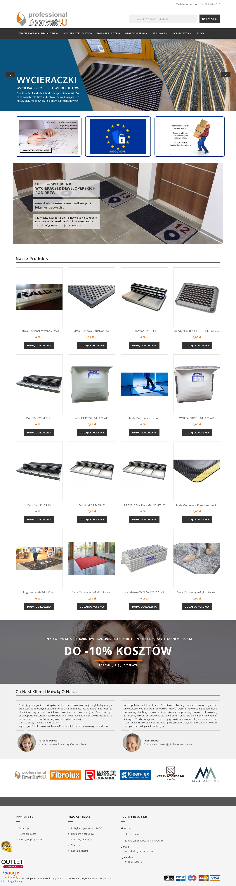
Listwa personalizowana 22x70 (39, 330)
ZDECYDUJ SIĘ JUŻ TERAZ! (118, 665)
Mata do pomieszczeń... (144, 417)
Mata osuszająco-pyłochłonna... (92, 592)
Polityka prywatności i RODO (87, 828)
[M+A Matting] (205, 774)
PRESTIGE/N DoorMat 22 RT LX (144, 504)
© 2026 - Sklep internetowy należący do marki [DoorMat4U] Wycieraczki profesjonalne (64, 878)
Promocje (23, 828)
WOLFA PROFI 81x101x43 (92, 417)
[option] (118, 75)
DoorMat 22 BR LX (39, 504)
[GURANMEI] (100, 774)
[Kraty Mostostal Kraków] (170, 772)
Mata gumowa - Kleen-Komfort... (197, 504)
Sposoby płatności (81, 839)
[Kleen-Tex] (135, 774)
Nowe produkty (27, 833)
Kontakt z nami (79, 850)
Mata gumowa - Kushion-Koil (91, 330)
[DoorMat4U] (30, 774)
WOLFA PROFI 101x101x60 (197, 417)
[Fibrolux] (65, 774)
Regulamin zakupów (82, 833)
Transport (76, 844)
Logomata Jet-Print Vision (39, 592)
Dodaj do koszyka (39, 345)
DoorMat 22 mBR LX (39, 417)
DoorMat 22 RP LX (144, 330)
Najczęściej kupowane (30, 839)
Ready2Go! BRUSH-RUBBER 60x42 (196, 330)
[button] (17, 75)
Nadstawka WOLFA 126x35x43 (144, 592)
